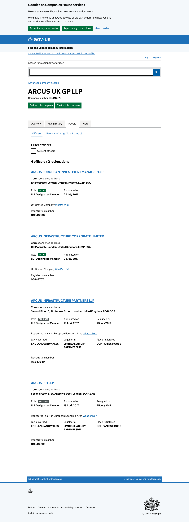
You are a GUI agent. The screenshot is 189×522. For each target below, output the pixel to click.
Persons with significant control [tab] (64, 133)
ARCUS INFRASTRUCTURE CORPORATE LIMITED (67, 236)
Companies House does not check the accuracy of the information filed (61, 53)
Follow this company (41, 105)
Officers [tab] (36, 133)
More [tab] (85, 123)
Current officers (46, 150)
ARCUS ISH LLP (42, 383)
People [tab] (72, 123)
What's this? (62, 204)
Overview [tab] (36, 123)
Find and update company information (50, 47)
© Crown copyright (152, 513)
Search (156, 72)
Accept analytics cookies (44, 28)
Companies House (44, 513)
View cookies (102, 28)
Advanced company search (43, 82)
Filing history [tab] (55, 123)
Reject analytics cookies (77, 28)
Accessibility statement (72, 507)
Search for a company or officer (46, 62)
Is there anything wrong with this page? (142, 479)
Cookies (42, 507)
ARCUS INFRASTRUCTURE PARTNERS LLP (62, 301)
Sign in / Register (153, 57)
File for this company (68, 105)
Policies (31, 507)
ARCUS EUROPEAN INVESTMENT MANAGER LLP (67, 172)
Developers (91, 507)
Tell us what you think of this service (45, 479)
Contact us (53, 507)
